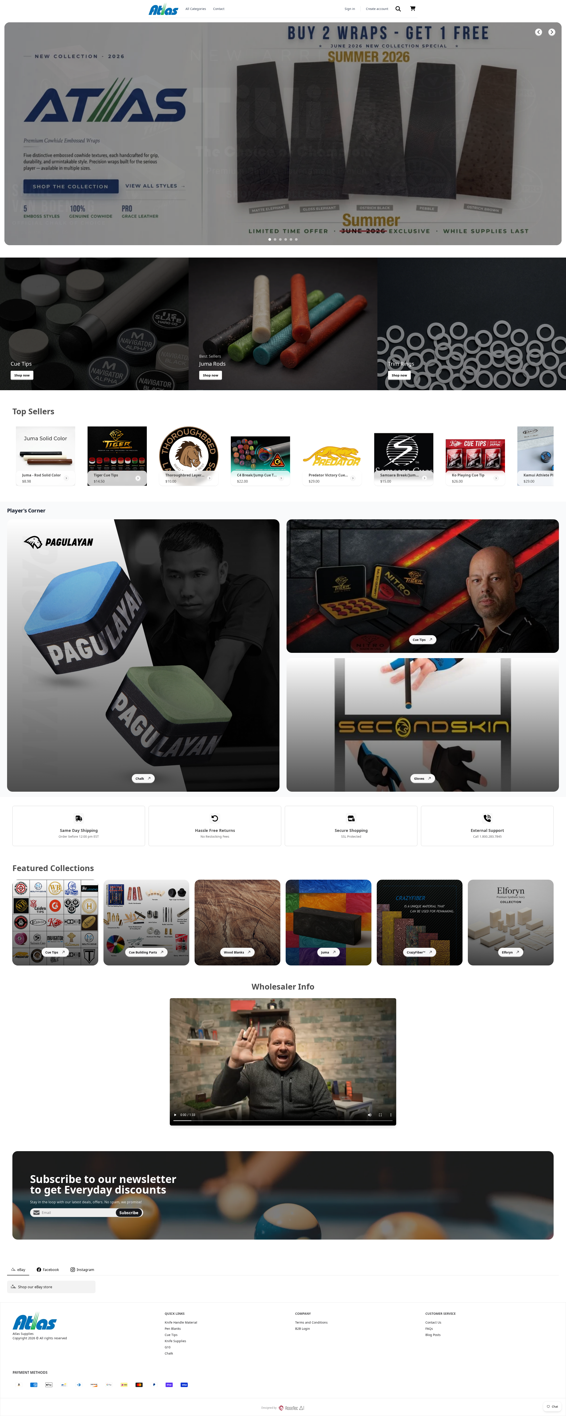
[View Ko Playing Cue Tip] (496, 478)
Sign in (350, 9)
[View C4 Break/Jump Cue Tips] (281, 478)
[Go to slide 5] (291, 239)
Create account (377, 9)
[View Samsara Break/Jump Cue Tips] (424, 478)
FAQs (429, 1328)
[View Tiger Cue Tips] (138, 478)
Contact (218, 9)
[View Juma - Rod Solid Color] (66, 478)
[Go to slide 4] (285, 239)
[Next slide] (551, 32)
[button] (398, 8)
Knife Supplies (175, 1341)
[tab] (18, 1269)
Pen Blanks (173, 1328)
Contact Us (433, 1322)
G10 (167, 1347)
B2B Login (302, 1328)
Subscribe (128, 1212)
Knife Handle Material (181, 1322)
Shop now (22, 375)
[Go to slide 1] (269, 239)
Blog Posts (433, 1335)
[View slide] (283, 133)
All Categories (195, 9)
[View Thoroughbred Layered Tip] (209, 478)
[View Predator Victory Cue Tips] (353, 478)
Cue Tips (171, 1335)
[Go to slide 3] (280, 239)
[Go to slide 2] (275, 239)
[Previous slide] (538, 32)
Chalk (169, 1353)
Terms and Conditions (311, 1322)
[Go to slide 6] (296, 239)
